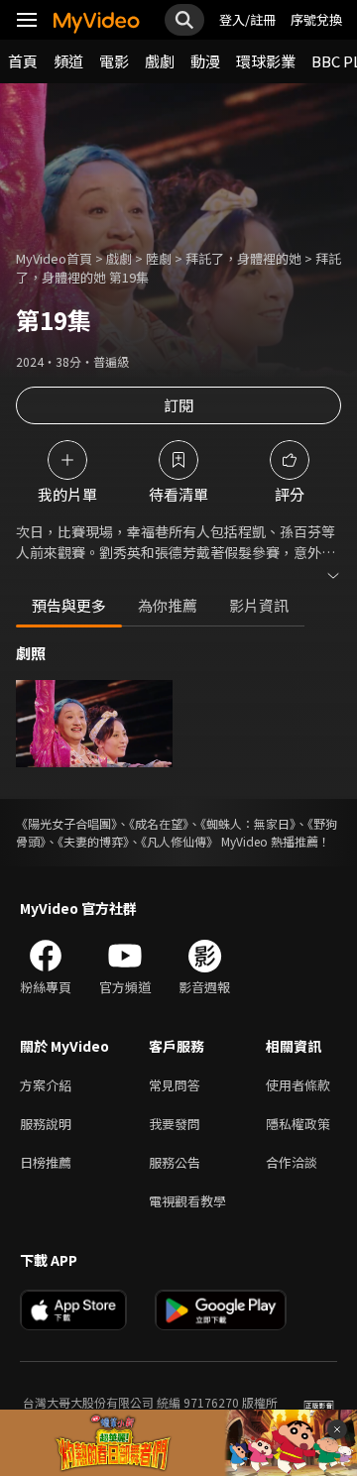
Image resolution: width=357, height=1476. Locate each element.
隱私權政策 (298, 1123)
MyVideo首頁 (54, 258)
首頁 (23, 61)
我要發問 (174, 1123)
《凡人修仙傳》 (179, 841)
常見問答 (174, 1085)
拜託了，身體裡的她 (243, 258)
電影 (114, 61)
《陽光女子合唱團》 (66, 823)
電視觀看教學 (187, 1201)
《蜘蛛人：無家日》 (248, 823)
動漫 (205, 61)
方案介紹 (45, 1085)
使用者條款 (298, 1085)
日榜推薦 (45, 1162)
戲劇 (160, 61)
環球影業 (266, 61)
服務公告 (174, 1162)
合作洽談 (291, 1162)
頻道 (68, 61)
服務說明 (45, 1123)
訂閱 (178, 405)
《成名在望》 (158, 823)
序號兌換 (316, 19)
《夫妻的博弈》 (93, 841)
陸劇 (159, 258)
